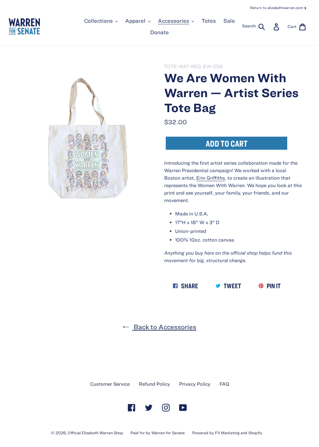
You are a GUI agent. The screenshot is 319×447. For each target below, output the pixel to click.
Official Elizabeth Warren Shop (95, 433)
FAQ (224, 384)
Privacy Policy (194, 384)
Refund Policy (154, 384)
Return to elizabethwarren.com (277, 7)
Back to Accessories (164, 327)
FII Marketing (227, 433)
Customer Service (110, 384)
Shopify (255, 433)
